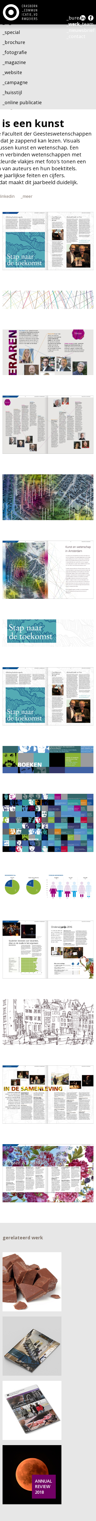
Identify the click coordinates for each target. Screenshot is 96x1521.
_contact (76, 36)
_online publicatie (22, 102)
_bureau (75, 18)
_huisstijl (12, 92)
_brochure (14, 42)
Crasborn (21, 12)
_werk (73, 24)
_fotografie (15, 52)
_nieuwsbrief (81, 30)
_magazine (14, 62)
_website (12, 72)
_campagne (15, 82)
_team (86, 24)
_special (11, 32)
